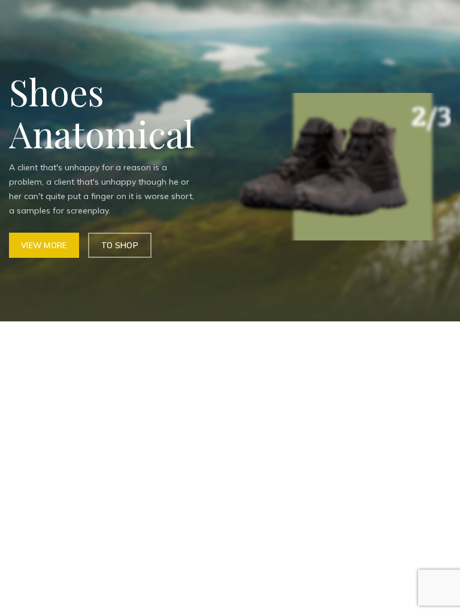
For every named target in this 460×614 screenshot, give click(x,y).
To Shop (119, 245)
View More (44, 245)
